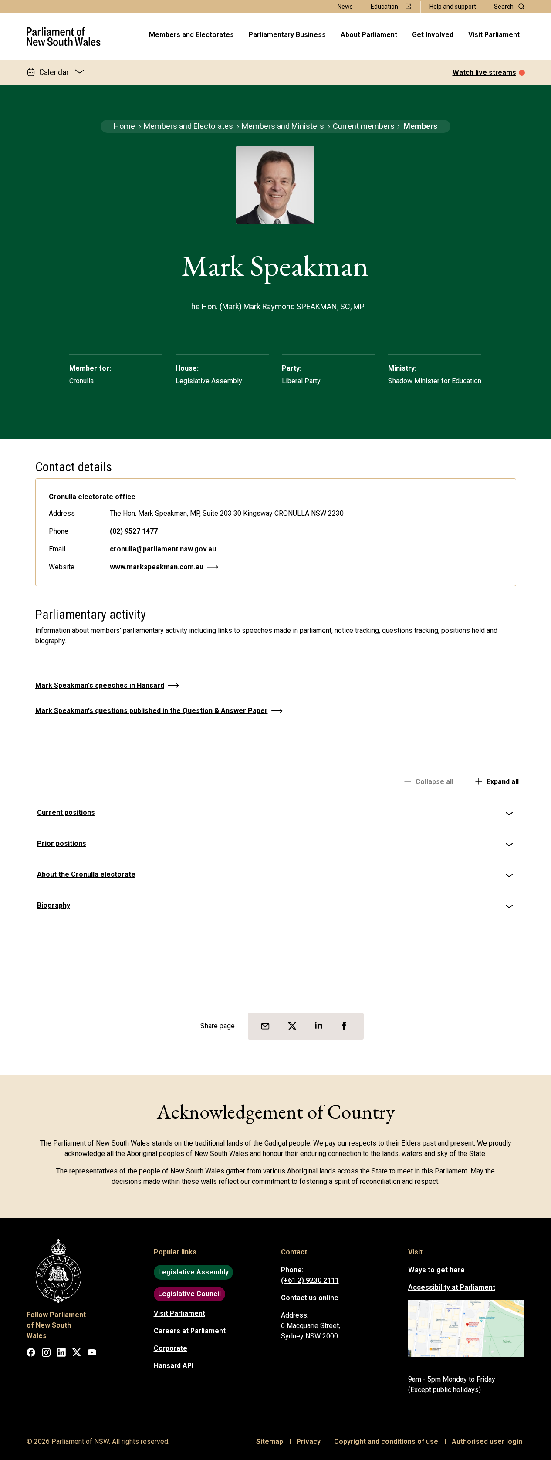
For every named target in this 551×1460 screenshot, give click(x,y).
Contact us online (309, 1298)
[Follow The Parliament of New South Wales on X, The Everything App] (76, 1354)
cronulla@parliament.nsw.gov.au (163, 549)
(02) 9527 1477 (134, 531)
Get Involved (432, 34)
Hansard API (173, 1366)
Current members (364, 126)
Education (384, 6)
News (345, 6)
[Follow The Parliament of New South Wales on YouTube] (92, 1354)
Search (504, 6)
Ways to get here (436, 1270)
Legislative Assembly (193, 1272)
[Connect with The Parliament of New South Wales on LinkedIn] (61, 1354)
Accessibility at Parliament (451, 1287)
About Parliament (369, 34)
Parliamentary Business (287, 34)
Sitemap (269, 1441)
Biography (53, 905)
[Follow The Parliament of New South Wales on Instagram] (46, 1354)
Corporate (170, 1348)
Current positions (66, 812)
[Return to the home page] (64, 36)
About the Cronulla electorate (86, 874)
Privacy (309, 1441)
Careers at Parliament (190, 1331)
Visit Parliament (494, 34)
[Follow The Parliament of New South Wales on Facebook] (31, 1354)
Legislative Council (189, 1294)
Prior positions (61, 843)
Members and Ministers (283, 126)
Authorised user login (487, 1441)
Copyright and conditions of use (386, 1441)
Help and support (452, 6)
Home (124, 126)
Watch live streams (484, 72)
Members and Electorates (191, 34)
